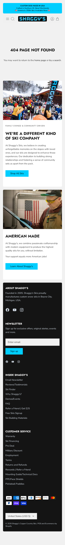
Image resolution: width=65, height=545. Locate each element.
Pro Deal (9, 445)
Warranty (10, 436)
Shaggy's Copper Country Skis (24, 523)
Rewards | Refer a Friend (18, 469)
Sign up (14, 351)
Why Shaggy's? (13, 394)
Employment (11, 455)
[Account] (50, 19)
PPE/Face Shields (14, 479)
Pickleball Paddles (14, 483)
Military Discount (13, 450)
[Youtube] (14, 310)
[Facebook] (7, 310)
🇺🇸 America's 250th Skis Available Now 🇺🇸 (32, 10)
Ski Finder (10, 389)
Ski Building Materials (16, 417)
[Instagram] (21, 310)
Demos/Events (12, 398)
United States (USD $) (19, 516)
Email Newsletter (14, 379)
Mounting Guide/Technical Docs (21, 474)
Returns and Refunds (16, 464)
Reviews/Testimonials (16, 384)
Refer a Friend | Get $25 (17, 408)
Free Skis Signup (13, 413)
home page (40, 60)
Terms (8, 460)
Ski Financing (12, 441)
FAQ (7, 403)
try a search (55, 60)
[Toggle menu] (7, 19)
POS (39, 523)
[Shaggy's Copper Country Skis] (32, 18)
